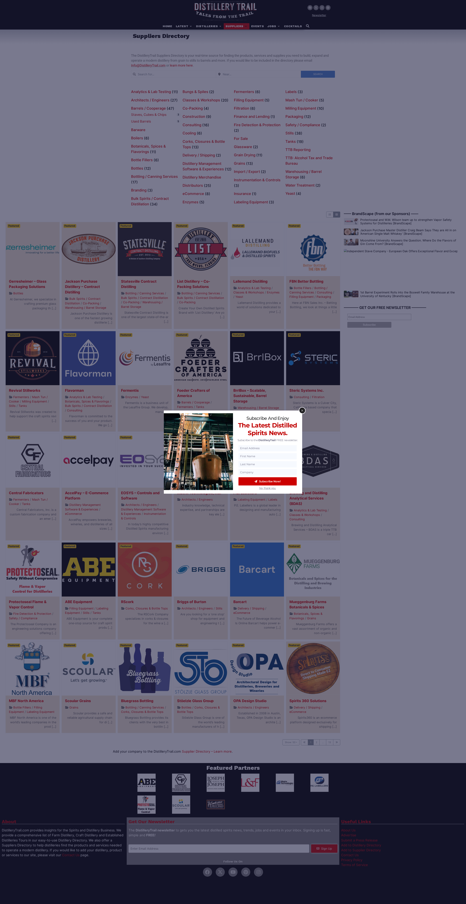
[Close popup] (302, 410)
